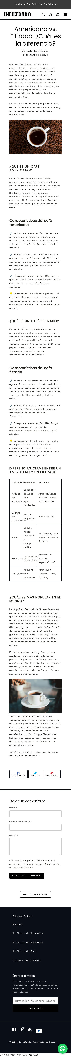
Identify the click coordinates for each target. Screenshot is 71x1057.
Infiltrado (25, 1042)
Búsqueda (18, 924)
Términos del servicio (27, 960)
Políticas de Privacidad (28, 933)
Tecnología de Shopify (45, 1042)
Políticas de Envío (25, 951)
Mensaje (13, 835)
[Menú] (65, 14)
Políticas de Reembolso (28, 942)
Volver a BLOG (38, 894)
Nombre (13, 807)
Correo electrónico (20, 821)
